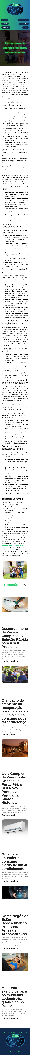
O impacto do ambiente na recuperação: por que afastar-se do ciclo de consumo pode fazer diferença (15, 711)
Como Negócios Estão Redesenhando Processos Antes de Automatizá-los (15, 925)
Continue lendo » (10, 661)
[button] (24, 584)
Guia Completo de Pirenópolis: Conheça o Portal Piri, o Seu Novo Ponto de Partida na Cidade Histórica (14, 788)
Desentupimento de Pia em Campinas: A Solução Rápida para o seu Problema (15, 638)
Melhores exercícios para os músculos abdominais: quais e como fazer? (14, 997)
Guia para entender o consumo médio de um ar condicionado (14, 861)
